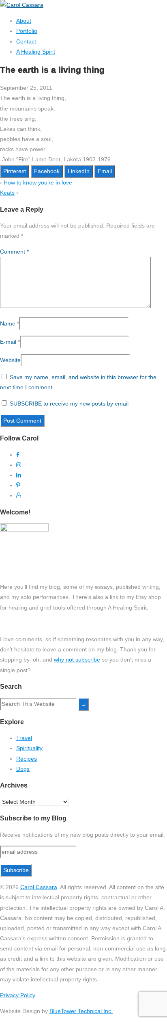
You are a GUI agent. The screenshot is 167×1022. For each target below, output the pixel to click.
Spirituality (29, 748)
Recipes (26, 758)
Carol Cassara (38, 887)
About (23, 20)
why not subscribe (77, 659)
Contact (26, 41)
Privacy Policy (17, 995)
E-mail (8, 341)
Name (7, 323)
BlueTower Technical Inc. (81, 1011)
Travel (24, 738)
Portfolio (26, 31)
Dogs (23, 769)
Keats (7, 192)
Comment (14, 251)
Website (10, 360)
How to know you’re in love (38, 182)
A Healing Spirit (35, 51)
